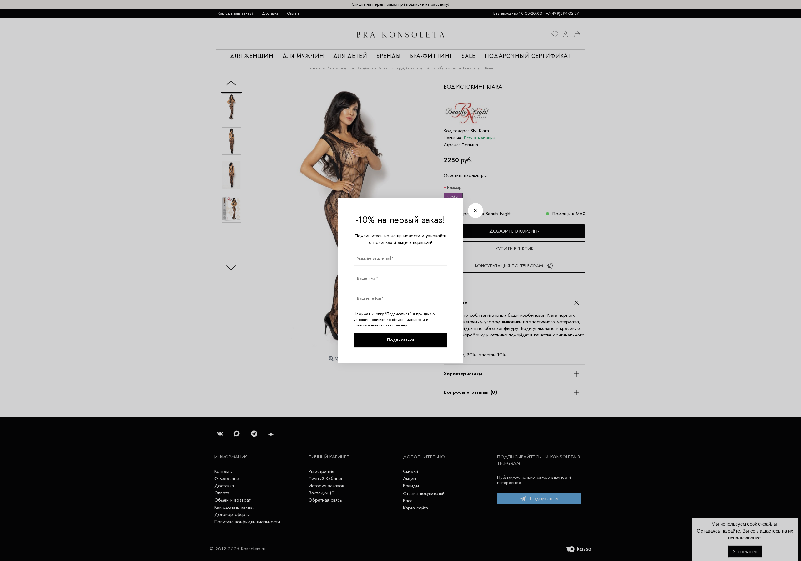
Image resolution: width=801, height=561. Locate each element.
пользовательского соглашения (382, 325)
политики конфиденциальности (397, 319)
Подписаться (400, 340)
